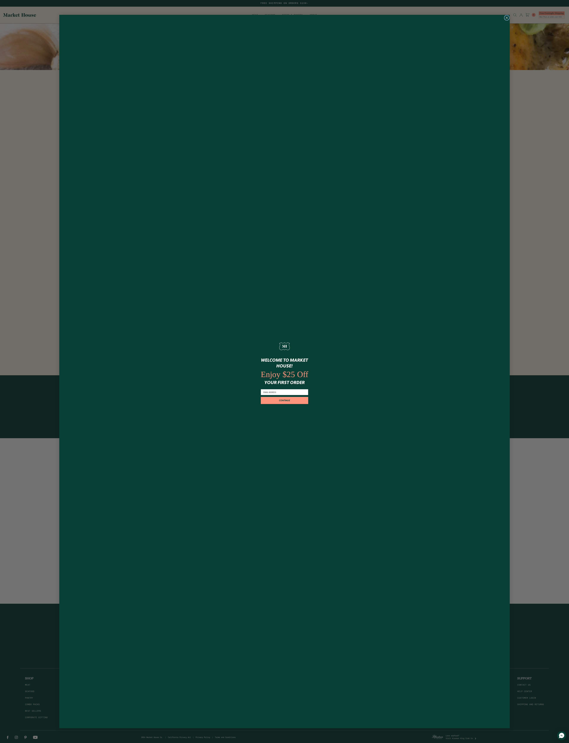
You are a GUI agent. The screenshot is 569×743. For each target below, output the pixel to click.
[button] (561, 735)
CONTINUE (284, 400)
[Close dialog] (506, 17)
